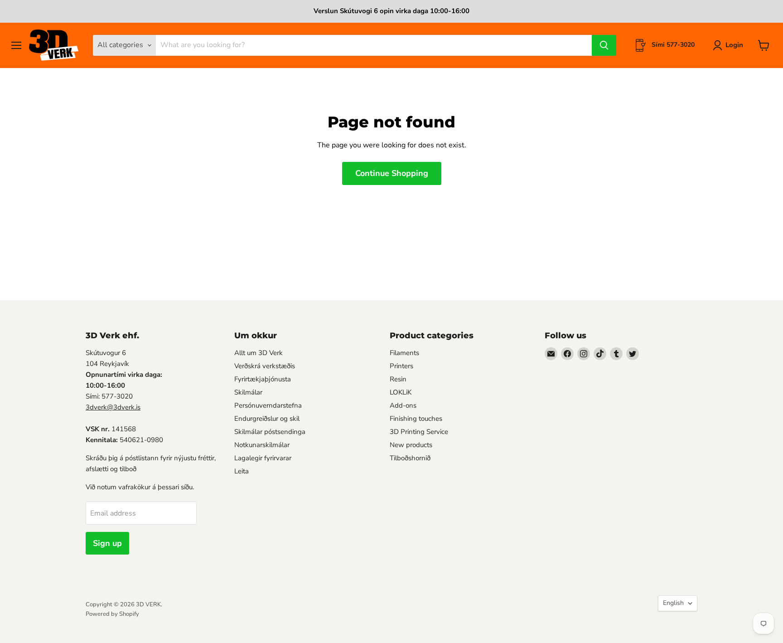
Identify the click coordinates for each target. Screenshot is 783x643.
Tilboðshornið (410, 458)
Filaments (404, 352)
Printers (401, 365)
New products (411, 444)
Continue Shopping (391, 173)
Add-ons (403, 405)
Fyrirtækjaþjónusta (262, 379)
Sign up (107, 543)
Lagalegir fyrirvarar (262, 458)
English (673, 603)
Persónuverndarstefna (268, 405)
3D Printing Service (419, 431)
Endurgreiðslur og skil (267, 418)
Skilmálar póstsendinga (269, 431)
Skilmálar (248, 392)
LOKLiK (400, 392)
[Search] (604, 45)
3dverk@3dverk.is (113, 407)
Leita (241, 471)
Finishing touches (416, 418)
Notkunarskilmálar (262, 444)
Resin (398, 379)
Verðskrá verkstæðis (264, 365)
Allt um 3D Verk (258, 352)
